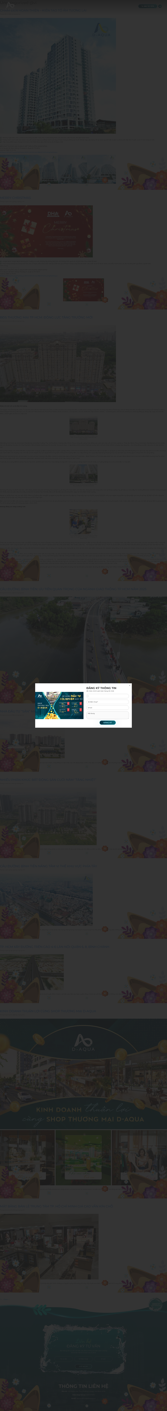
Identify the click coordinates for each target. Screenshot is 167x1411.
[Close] (130, 685)
